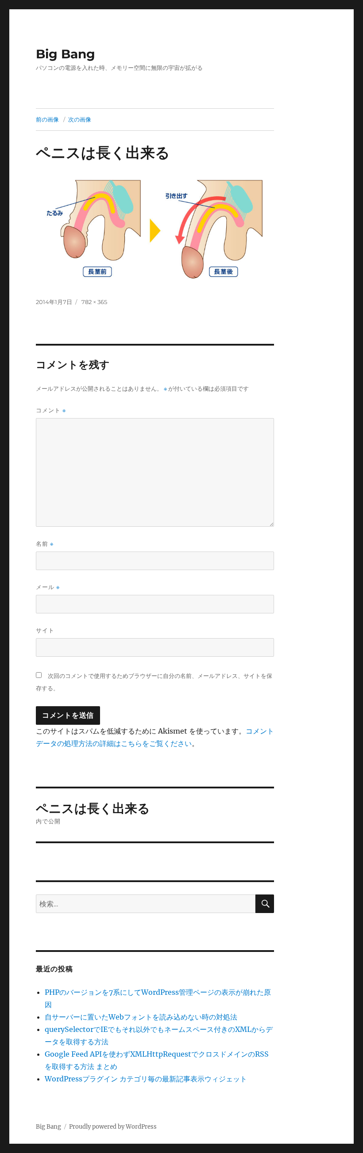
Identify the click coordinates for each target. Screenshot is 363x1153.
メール (48, 587)
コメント (51, 410)
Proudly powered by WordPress (113, 1126)
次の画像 (79, 119)
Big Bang (65, 53)
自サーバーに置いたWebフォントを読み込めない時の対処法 (141, 1016)
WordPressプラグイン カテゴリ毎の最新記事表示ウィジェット (146, 1078)
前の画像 (47, 119)
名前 (45, 544)
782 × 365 (94, 301)
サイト (45, 630)
